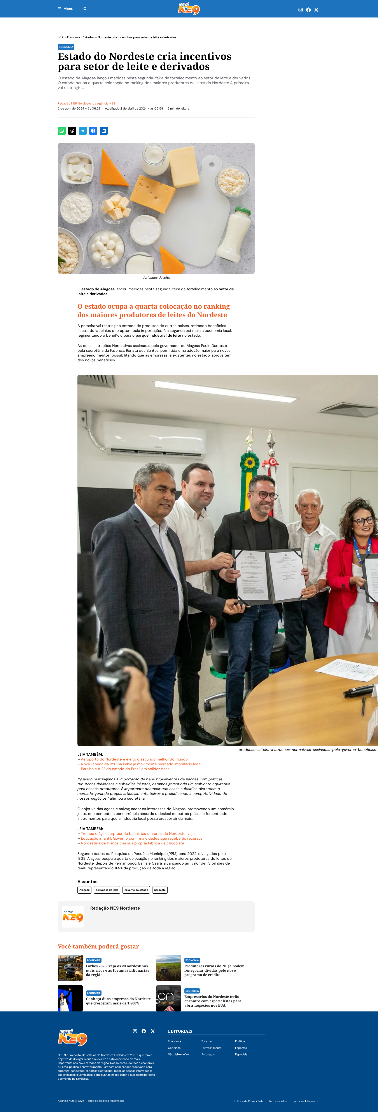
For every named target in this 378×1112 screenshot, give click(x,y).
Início (61, 37)
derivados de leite (107, 890)
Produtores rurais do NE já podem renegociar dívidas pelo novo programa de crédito (214, 970)
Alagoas (84, 890)
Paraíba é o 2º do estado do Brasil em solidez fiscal (125, 768)
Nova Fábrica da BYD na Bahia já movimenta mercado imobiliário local (141, 764)
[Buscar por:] (85, 8)
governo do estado (136, 890)
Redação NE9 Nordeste (74, 103)
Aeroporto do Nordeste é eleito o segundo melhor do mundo (134, 759)
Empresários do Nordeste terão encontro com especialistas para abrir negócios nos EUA (213, 1001)
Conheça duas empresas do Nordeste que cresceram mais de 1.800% (118, 1001)
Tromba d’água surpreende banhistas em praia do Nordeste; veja (137, 833)
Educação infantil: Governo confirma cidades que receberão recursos (142, 838)
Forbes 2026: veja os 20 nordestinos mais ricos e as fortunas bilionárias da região (117, 970)
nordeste (160, 890)
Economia (73, 37)
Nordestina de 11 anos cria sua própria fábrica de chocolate (132, 843)
